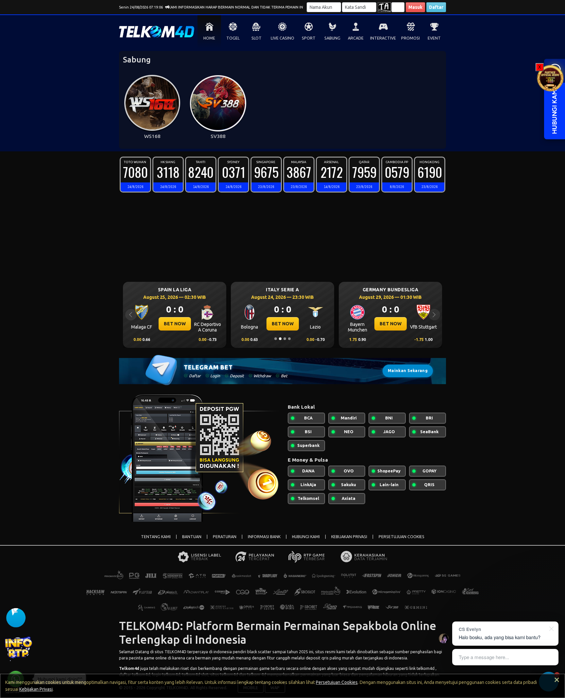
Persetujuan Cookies (337, 682)
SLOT (256, 38)
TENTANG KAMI (156, 537)
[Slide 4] (289, 338)
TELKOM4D (175, 651)
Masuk (415, 7)
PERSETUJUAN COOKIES (401, 537)
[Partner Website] (550, 77)
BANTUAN (191, 537)
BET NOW (142, 323)
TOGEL (233, 38)
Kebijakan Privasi (36, 689)
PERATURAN (224, 537)
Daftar (436, 7)
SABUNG (332, 38)
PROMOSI (410, 38)
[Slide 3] (284, 338)
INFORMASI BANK (264, 537)
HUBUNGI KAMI (306, 537)
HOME (209, 38)
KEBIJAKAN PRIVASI (349, 537)
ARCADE (356, 38)
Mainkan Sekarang (408, 370)
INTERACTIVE (383, 38)
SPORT (309, 38)
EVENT (434, 38)
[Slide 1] (275, 338)
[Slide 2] (280, 338)
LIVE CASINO (282, 38)
